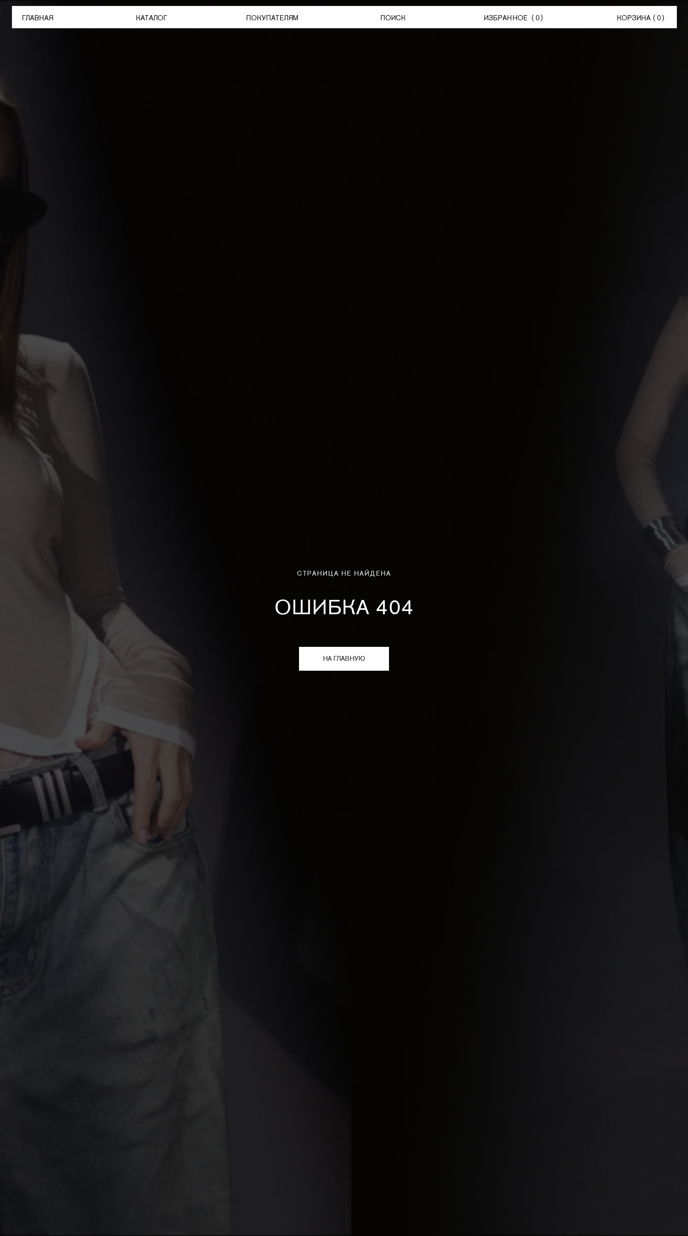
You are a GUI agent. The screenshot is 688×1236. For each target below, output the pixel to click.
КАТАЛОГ (151, 18)
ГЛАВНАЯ (37, 18)
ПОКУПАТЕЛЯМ (272, 18)
